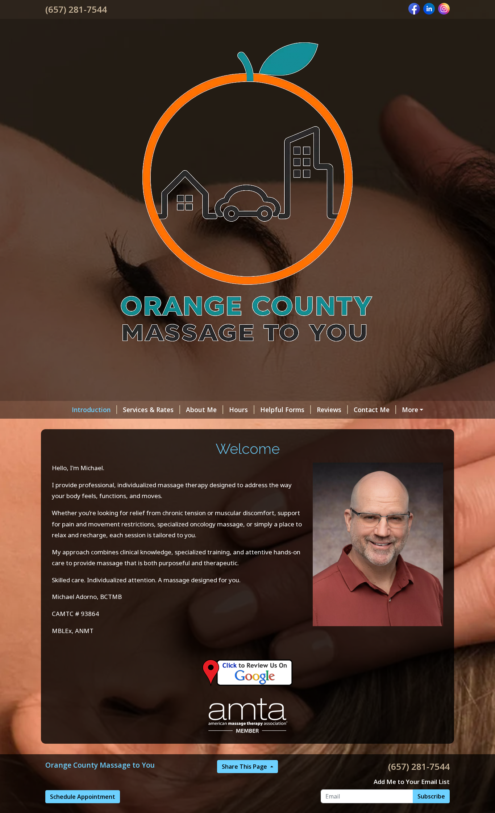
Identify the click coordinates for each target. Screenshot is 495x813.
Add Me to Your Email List (412, 781)
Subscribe (431, 796)
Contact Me (372, 409)
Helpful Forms (282, 409)
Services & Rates (148, 409)
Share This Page (245, 767)
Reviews (329, 409)
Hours (238, 409)
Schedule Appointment (82, 797)
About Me (201, 409)
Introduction (91, 409)
